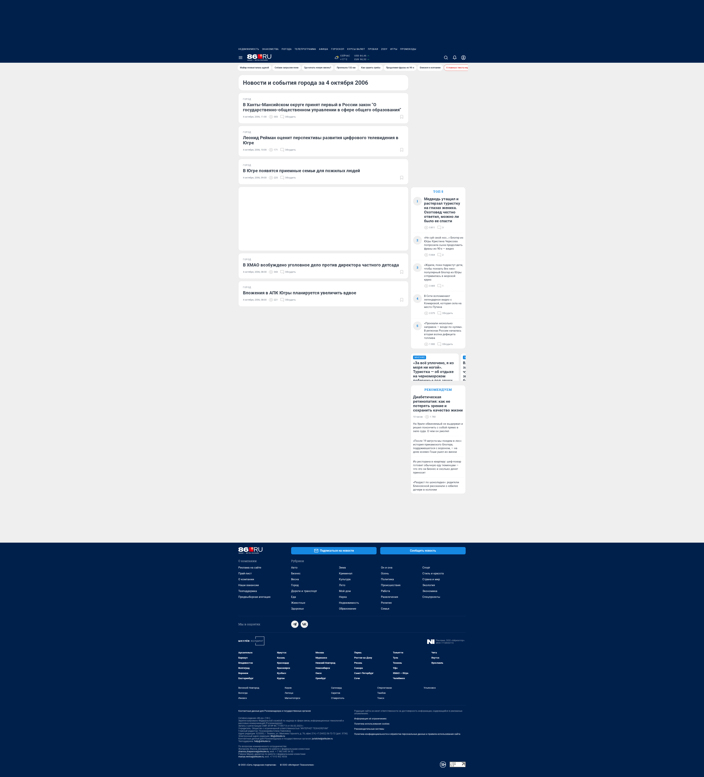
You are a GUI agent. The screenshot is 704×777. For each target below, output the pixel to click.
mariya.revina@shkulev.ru (251, 756)
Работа (385, 591)
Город (295, 585)
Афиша (323, 49)
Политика (387, 579)
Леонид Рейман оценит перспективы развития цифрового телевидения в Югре (320, 140)
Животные (298, 602)
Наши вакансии (248, 585)
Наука (343, 597)
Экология (428, 585)
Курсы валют (356, 49)
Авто (294, 567)
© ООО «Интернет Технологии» (297, 764)
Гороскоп (337, 49)
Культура (345, 579)
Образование (347, 608)
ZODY (384, 49)
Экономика (429, 591)
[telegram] (294, 624)
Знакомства (270, 49)
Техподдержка (247, 591)
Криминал (345, 573)
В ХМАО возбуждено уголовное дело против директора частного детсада (321, 265)
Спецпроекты (431, 597)
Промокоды (408, 49)
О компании (246, 579)
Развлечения (389, 597)
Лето (342, 585)
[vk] (304, 624)
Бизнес (295, 573)
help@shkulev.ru (262, 741)
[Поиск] (445, 57)
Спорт (426, 567)
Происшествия (390, 585)
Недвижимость (248, 49)
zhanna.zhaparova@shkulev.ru (253, 751)
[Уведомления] (454, 57)
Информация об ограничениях (370, 718)
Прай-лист (245, 573)
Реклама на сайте (249, 567)
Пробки (373, 49)
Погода (287, 49)
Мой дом (345, 591)
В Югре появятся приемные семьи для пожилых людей (301, 170)
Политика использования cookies (371, 724)
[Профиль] (463, 57)
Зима (342, 567)
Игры (393, 49)
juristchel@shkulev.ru (322, 738)
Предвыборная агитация (254, 597)
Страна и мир (431, 579)
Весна (295, 579)
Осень (385, 573)
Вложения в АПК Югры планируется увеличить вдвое (299, 292)
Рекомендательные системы (369, 729)
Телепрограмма (305, 49)
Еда (293, 597)
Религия (386, 602)
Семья (385, 608)
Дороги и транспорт (304, 591)
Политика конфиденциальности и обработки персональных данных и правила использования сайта (407, 734)
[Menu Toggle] (240, 57)
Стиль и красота (433, 573)
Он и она (386, 567)
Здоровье (297, 608)
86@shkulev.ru (278, 736)
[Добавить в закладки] (401, 117)
